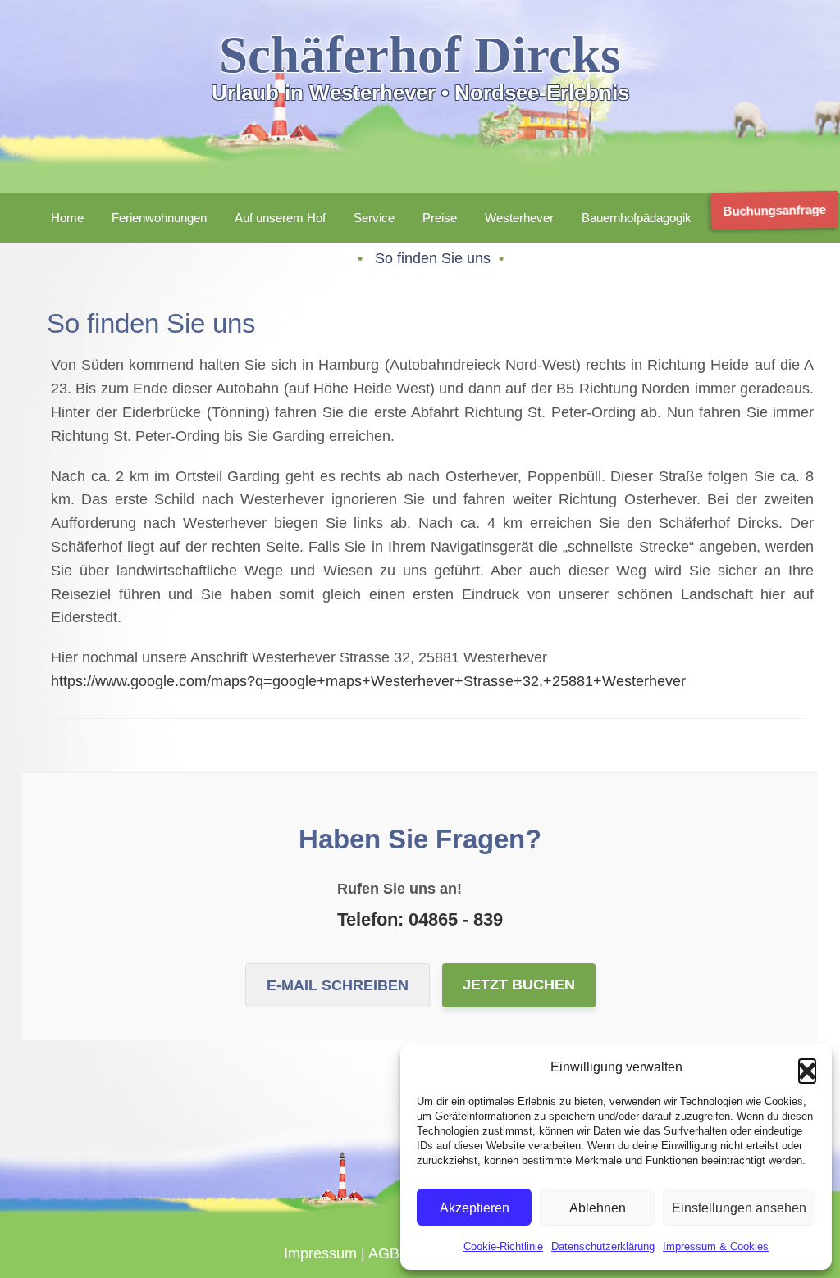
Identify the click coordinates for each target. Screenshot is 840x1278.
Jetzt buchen (519, 984)
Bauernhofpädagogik (637, 218)
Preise (439, 218)
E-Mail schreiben (338, 985)
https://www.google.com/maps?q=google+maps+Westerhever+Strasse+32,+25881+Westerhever (368, 681)
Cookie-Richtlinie (503, 1246)
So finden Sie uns (435, 258)
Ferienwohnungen (159, 218)
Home (67, 218)
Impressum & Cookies (716, 1246)
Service (374, 218)
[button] (807, 1067)
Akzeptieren (474, 1207)
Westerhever (519, 218)
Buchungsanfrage (776, 210)
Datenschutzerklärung (603, 1246)
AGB (383, 1253)
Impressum (320, 1253)
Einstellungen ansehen (739, 1207)
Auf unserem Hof (280, 218)
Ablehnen (597, 1207)
